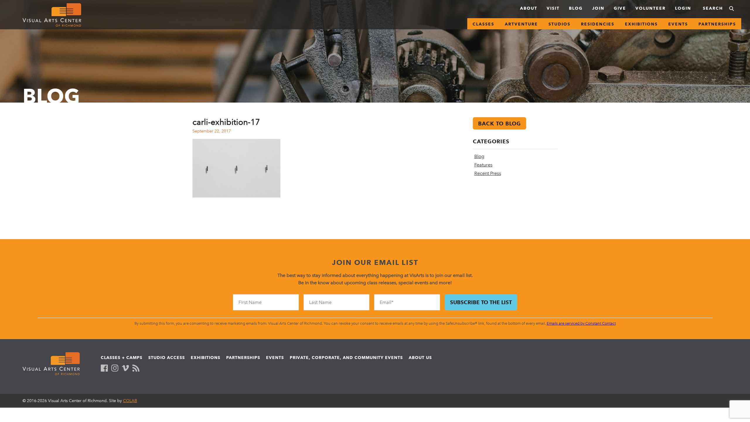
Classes (483, 24)
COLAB (130, 400)
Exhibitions (641, 24)
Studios (559, 24)
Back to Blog (499, 123)
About (528, 8)
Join (598, 8)
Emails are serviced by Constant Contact (581, 323)
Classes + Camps (121, 357)
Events (678, 24)
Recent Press (487, 173)
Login (683, 8)
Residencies (597, 24)
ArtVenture (521, 24)
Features (483, 165)
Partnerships (717, 24)
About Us (420, 357)
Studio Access (166, 357)
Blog (576, 8)
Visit (553, 8)
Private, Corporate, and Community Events (346, 357)
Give (620, 8)
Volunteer (650, 8)
